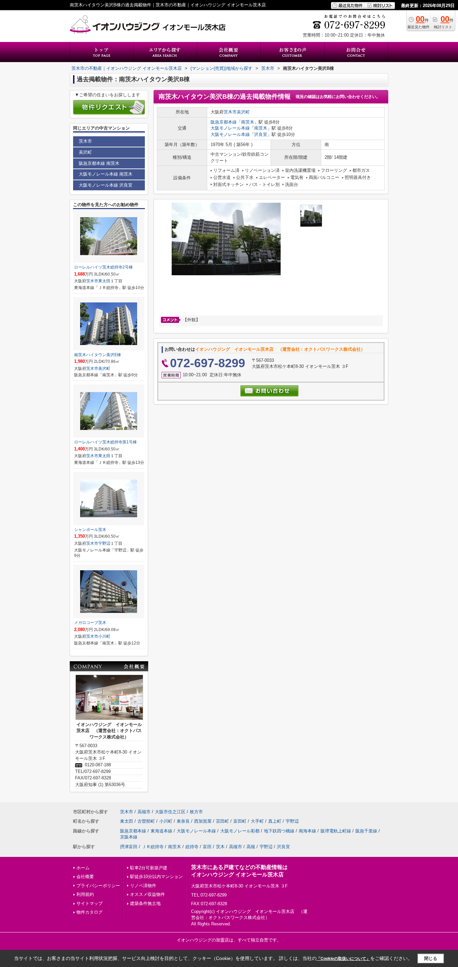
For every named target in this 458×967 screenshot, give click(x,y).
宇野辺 (104, 543)
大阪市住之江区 (170, 811)
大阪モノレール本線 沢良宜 (105, 185)
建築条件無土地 (145, 903)
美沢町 (243, 111)
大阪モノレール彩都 (240, 830)
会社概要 (85, 876)
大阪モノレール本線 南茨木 (105, 174)
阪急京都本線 (224, 122)
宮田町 (222, 821)
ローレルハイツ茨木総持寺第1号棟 (105, 442)
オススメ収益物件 (147, 894)
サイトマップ (89, 903)
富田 (207, 846)
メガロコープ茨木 (90, 622)
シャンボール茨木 (90, 529)
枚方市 (196, 811)
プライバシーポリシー (98, 885)
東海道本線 (161, 830)
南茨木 (247, 122)
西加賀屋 (203, 821)
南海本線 (307, 830)
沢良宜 (260, 134)
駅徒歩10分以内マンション (156, 876)
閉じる (430, 958)
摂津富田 (128, 846)
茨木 (220, 846)
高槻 (250, 846)
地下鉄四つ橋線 (279, 830)
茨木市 (230, 111)
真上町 (274, 821)
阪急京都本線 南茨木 (99, 163)
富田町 (239, 821)
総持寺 (191, 846)
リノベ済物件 (143, 885)
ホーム (83, 867)
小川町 (104, 636)
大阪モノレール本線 (230, 128)
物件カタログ (89, 912)
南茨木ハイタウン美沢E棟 (97, 354)
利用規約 (85, 894)
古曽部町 (146, 821)
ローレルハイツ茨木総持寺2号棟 (103, 267)
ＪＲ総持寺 (153, 846)
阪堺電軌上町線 (336, 830)
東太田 (104, 281)
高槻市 (144, 811)
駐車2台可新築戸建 (148, 867)
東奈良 (183, 821)
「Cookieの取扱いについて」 (343, 958)
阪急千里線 (366, 830)
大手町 (257, 821)
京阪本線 (128, 836)
